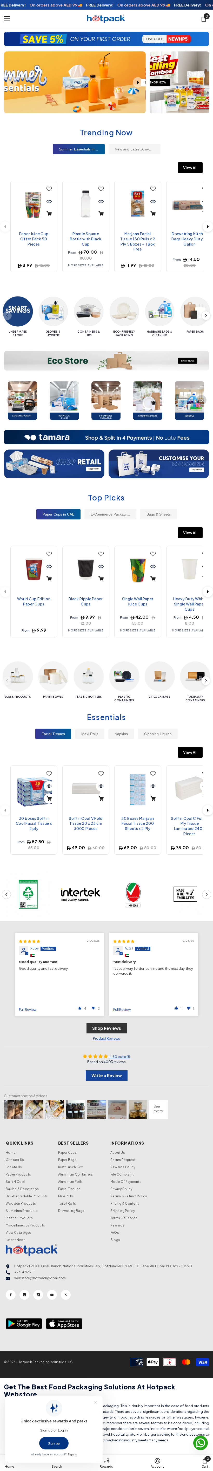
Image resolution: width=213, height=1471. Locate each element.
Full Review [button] (27, 1009)
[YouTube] (52, 1295)
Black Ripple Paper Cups (86, 601)
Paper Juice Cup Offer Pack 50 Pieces (34, 238)
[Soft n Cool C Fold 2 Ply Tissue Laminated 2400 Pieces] (190, 789)
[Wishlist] (49, 189)
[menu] (7, 19)
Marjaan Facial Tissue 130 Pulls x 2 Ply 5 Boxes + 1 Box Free (137, 241)
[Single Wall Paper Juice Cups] (138, 569)
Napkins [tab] (121, 734)
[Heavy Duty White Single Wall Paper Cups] (190, 569)
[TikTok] (38, 1295)
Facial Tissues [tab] (53, 734)
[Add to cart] (49, 214)
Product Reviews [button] (106, 1038)
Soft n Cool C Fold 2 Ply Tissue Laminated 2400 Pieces (189, 826)
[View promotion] (179, 82)
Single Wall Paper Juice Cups (138, 601)
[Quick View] (49, 201)
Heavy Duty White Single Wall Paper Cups (189, 603)
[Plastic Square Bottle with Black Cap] (86, 204)
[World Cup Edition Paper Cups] (34, 569)
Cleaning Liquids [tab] (157, 734)
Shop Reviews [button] (106, 1028)
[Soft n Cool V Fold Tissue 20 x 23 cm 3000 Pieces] (86, 789)
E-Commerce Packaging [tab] (111, 514)
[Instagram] (24, 1295)
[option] (106, 39)
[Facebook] (11, 1295)
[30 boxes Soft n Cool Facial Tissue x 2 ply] (34, 789)
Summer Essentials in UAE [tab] (81, 149)
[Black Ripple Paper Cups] (86, 569)
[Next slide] (138, 82)
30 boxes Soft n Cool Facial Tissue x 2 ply (34, 823)
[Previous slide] (11, 82)
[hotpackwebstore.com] (54, 464)
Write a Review (106, 1075)
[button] (8, 38)
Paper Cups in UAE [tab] (58, 514)
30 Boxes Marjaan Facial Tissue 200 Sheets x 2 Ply (137, 823)
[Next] (208, 226)
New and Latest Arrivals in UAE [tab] (138, 149)
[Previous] (11, 400)
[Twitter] (66, 1295)
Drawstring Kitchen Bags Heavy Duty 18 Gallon (189, 238)
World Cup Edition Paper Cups (34, 601)
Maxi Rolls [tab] (89, 734)
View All (190, 167)
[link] (28, 894)
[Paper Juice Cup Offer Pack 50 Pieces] (34, 204)
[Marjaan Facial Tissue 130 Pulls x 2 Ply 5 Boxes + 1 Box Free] (138, 204)
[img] (29, 941)
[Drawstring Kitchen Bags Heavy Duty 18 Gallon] (190, 204)
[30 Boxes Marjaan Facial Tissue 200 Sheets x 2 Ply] (138, 789)
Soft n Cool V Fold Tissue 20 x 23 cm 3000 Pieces (86, 823)
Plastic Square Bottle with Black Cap (86, 238)
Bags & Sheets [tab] (159, 514)
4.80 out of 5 (119, 1056)
